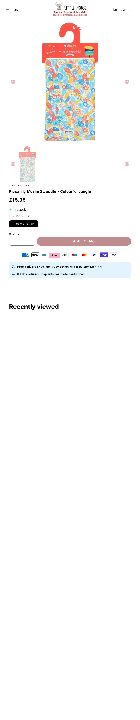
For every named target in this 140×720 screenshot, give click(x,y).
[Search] (16, 9)
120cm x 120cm (23, 223)
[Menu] (8, 9)
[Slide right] (127, 82)
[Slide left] (13, 82)
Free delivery (26, 266)
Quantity (14, 233)
